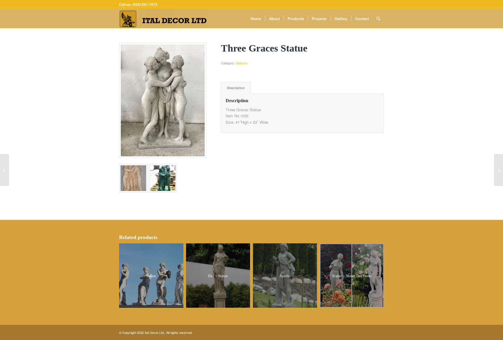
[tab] (236, 88)
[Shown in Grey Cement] (162, 100)
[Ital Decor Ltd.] (162, 18)
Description (236, 88)
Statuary (242, 63)
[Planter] (4, 170)
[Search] (378, 18)
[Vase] (498, 170)
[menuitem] (256, 18)
